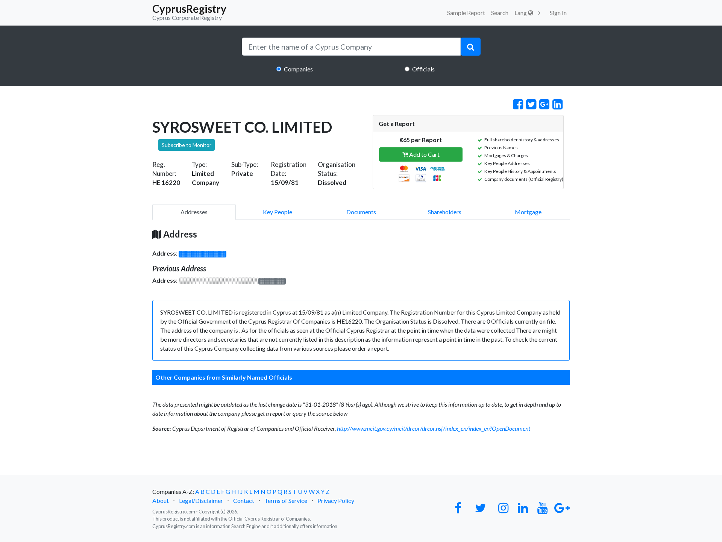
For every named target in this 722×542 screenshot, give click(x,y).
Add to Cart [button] (424, 154)
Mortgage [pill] (528, 211)
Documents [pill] (361, 211)
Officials (423, 69)
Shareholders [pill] (444, 211)
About (160, 500)
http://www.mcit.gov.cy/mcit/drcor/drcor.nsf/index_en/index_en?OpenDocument (433, 428)
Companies (298, 69)
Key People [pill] (277, 211)
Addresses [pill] (194, 211)
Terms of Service (285, 500)
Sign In (558, 12)
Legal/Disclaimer (201, 500)
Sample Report (466, 12)
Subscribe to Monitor (186, 145)
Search (499, 12)
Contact (243, 500)
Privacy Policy (335, 500)
